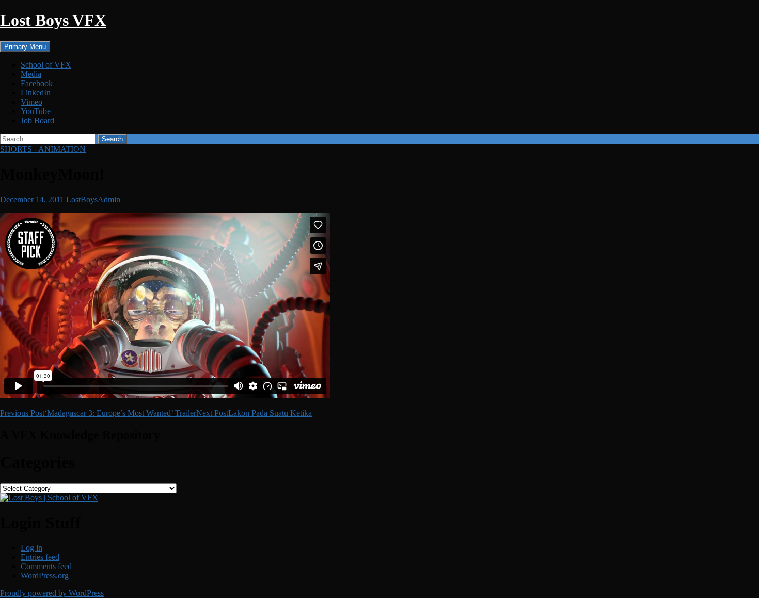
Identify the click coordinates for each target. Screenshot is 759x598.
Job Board (37, 120)
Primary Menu (25, 47)
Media (31, 74)
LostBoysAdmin (93, 199)
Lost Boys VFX (53, 20)
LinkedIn (36, 92)
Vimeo (31, 102)
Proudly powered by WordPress (52, 593)
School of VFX (46, 64)
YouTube (36, 111)
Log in (31, 547)
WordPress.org (45, 575)
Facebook (37, 83)
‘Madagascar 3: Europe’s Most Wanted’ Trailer (98, 413)
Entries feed (40, 557)
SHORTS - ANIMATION (43, 148)
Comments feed (46, 566)
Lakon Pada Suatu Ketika (254, 413)
